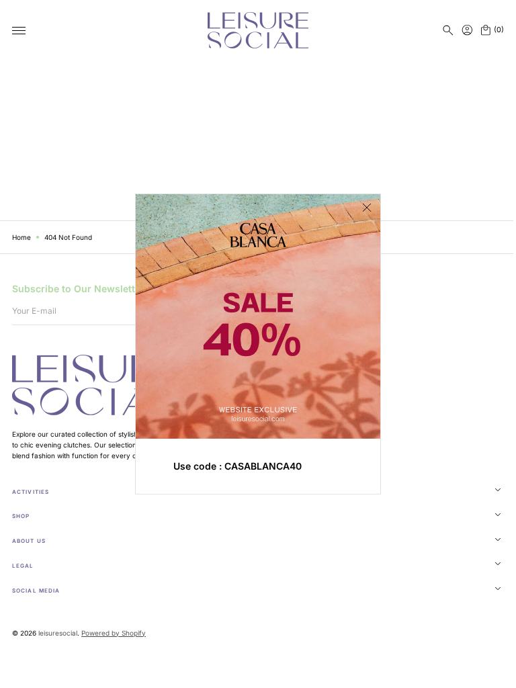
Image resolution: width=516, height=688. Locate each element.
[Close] (362, 208)
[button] (448, 30)
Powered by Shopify (113, 633)
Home (21, 237)
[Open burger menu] (19, 31)
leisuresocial (57, 633)
